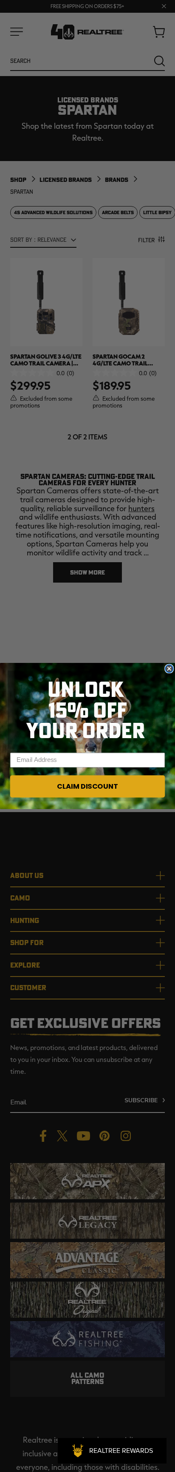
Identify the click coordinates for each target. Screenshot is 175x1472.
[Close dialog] (169, 669)
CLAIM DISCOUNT (87, 786)
